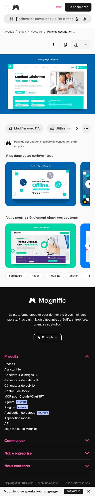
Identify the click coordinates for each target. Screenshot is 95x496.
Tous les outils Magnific (21, 429)
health (36, 276)
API (6, 423)
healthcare (16, 276)
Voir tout (46, 156)
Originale (29, 59)
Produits (11, 356)
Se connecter (78, 7)
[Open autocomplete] (10, 19)
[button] (48, 337)
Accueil (9, 31)
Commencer (14, 440)
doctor (74, 276)
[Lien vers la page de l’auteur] (8, 144)
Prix (59, 7)
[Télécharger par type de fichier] (86, 44)
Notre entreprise (18, 453)
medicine (54, 276)
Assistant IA (12, 369)
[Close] (88, 491)
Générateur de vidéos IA (21, 380)
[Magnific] (47, 301)
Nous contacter (17, 465)
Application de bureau (26, 413)
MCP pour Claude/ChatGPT (24, 396)
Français (47, 337)
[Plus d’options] (53, 44)
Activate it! (73, 491)
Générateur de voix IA (19, 386)
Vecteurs (36, 31)
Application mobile (17, 418)
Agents (15, 402)
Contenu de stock (17, 391)
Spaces (9, 364)
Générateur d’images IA (21, 375)
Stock (22, 31)
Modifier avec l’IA (27, 128)
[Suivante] (77, 128)
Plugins (15, 407)
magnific (19, 146)
